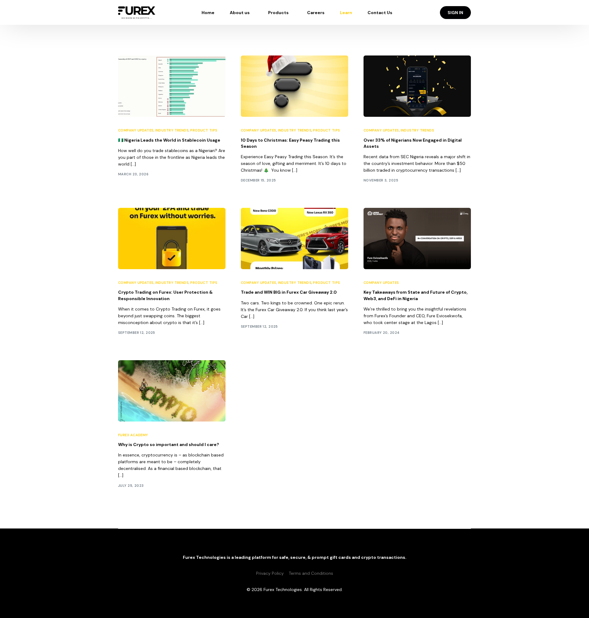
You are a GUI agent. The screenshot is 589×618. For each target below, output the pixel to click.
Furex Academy (133, 435)
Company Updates (136, 130)
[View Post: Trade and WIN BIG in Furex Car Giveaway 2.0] (294, 238)
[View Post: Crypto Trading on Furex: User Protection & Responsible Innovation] (171, 238)
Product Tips (203, 130)
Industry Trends (172, 130)
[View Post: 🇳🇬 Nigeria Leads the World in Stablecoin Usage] (171, 86)
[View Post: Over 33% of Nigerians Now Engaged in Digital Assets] (417, 86)
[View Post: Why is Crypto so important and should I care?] (171, 391)
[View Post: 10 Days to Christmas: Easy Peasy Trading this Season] (294, 86)
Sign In (455, 12)
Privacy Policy (270, 573)
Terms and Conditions (311, 573)
